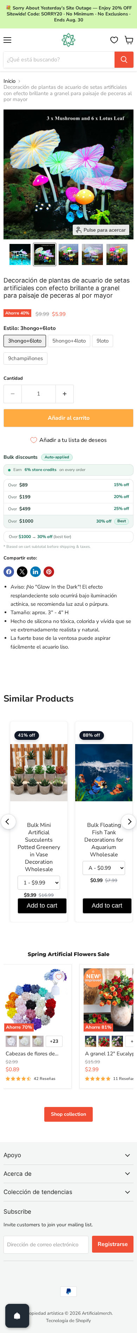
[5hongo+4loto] (70, 348)
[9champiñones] (26, 366)
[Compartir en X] (22, 571)
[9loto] (103, 348)
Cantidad (13, 378)
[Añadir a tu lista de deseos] (59, 976)
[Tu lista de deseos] (114, 40)
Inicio (9, 81)
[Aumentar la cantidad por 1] (65, 394)
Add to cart (42, 905)
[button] (20, 254)
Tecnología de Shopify (68, 1321)
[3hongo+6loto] (26, 348)
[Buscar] (124, 60)
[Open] (17, 1316)
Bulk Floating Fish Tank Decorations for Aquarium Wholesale (103, 840)
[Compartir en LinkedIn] (35, 571)
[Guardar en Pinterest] (49, 571)
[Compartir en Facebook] (9, 571)
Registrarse (113, 1244)
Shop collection (68, 1114)
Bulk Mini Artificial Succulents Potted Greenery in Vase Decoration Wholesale (39, 847)
